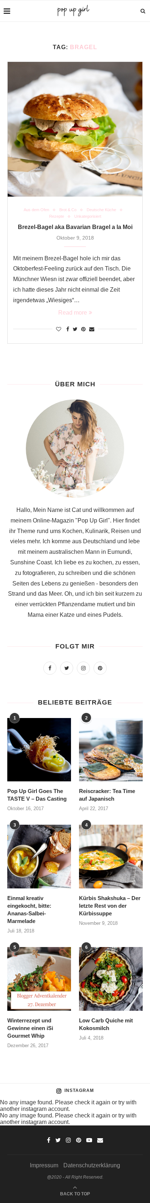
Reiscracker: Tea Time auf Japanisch (107, 795)
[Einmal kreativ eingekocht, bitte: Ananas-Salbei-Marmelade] (39, 856)
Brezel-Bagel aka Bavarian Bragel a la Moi (75, 227)
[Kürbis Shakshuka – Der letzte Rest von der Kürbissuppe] (111, 856)
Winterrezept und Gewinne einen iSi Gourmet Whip (30, 1028)
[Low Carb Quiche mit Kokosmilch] (111, 979)
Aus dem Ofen (36, 210)
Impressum (44, 1165)
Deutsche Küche (101, 210)
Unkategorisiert (87, 216)
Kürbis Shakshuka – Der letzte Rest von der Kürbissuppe (110, 905)
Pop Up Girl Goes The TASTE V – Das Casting (37, 795)
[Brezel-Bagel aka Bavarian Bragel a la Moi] (75, 129)
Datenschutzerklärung (91, 1165)
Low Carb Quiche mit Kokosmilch (106, 1024)
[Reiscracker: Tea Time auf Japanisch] (111, 750)
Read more (72, 312)
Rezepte (56, 216)
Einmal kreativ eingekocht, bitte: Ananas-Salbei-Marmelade (29, 909)
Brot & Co (67, 210)
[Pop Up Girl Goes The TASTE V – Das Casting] (39, 750)
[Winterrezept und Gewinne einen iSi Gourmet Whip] (39, 979)
